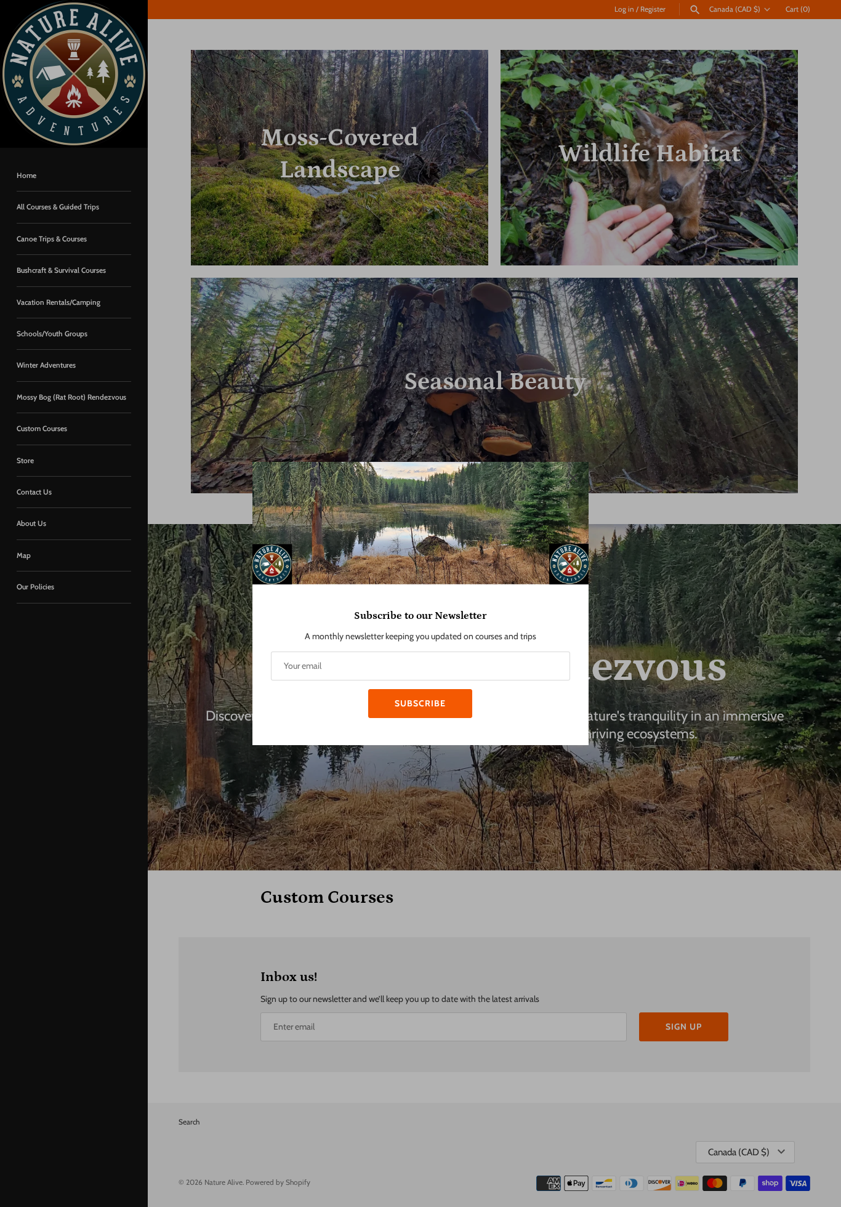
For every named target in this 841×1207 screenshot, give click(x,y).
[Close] (573, 477)
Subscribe (420, 703)
